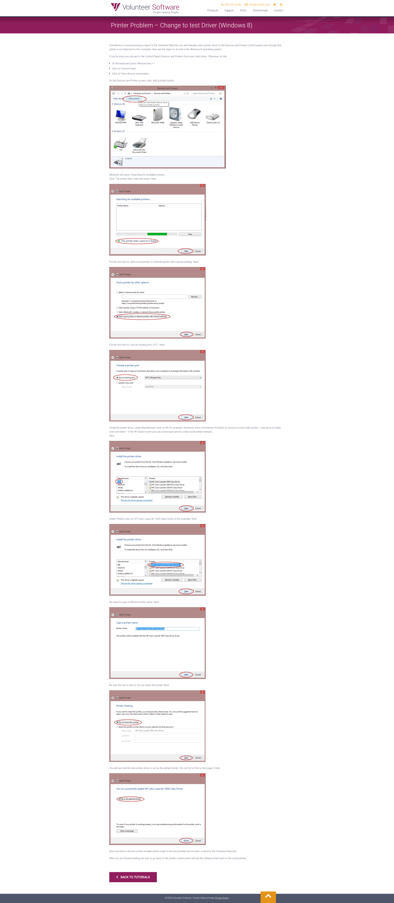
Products (212, 10)
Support (229, 10)
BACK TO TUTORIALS (135, 877)
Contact (278, 10)
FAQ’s (243, 10)
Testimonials (260, 10)
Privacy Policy (222, 898)
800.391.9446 (233, 4)
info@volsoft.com (259, 4)
